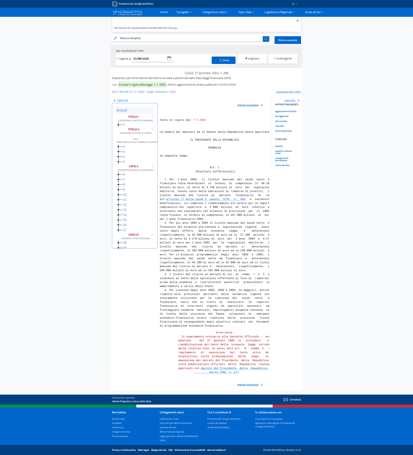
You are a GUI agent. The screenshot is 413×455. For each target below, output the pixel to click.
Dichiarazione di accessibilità (190, 450)
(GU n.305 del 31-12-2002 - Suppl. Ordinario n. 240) (143, 91)
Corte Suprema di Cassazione (269, 418)
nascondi (122, 100)
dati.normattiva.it (216, 450)
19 (124, 247)
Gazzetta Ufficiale (168, 427)
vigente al (125, 58)
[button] (169, 58)
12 (124, 204)
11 (124, 199)
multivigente (284, 58)
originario (253, 58)
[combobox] (191, 38)
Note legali (144, 450)
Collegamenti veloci (121, 431)
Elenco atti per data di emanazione (176, 423)
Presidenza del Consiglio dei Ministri (224, 418)
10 (124, 194)
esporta (279, 146)
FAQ (170, 450)
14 (124, 214)
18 (124, 242)
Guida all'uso (118, 427)
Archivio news (118, 418)
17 (124, 229)
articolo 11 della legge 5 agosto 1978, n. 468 (205, 199)
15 (124, 219)
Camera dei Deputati (217, 423)
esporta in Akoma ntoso (283, 152)
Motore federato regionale (172, 431)
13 (124, 209)
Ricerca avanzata (287, 40)
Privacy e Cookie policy (124, 450)
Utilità (162, 440)
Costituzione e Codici (169, 418)
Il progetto (116, 423)
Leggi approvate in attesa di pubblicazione (179, 436)
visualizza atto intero (288, 91)
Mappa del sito (159, 450)
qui (175, 28)
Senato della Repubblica (218, 427)
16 (124, 224)
